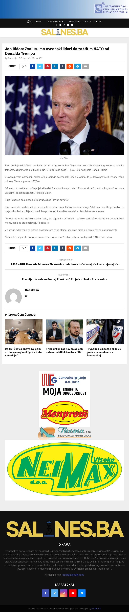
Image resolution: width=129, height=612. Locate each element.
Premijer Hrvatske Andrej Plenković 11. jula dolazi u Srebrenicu (64, 279)
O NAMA (87, 22)
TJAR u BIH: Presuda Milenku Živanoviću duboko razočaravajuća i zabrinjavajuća (65, 264)
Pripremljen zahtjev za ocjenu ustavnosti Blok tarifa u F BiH (64, 350)
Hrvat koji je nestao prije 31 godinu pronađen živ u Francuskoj (104, 352)
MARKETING (74, 22)
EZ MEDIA (96, 608)
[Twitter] (60, 25)
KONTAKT (98, 22)
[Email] (72, 25)
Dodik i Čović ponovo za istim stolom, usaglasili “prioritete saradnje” (23, 352)
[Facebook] (56, 25)
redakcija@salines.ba (73, 574)
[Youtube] (68, 25)
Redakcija (12, 58)
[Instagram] (64, 25)
